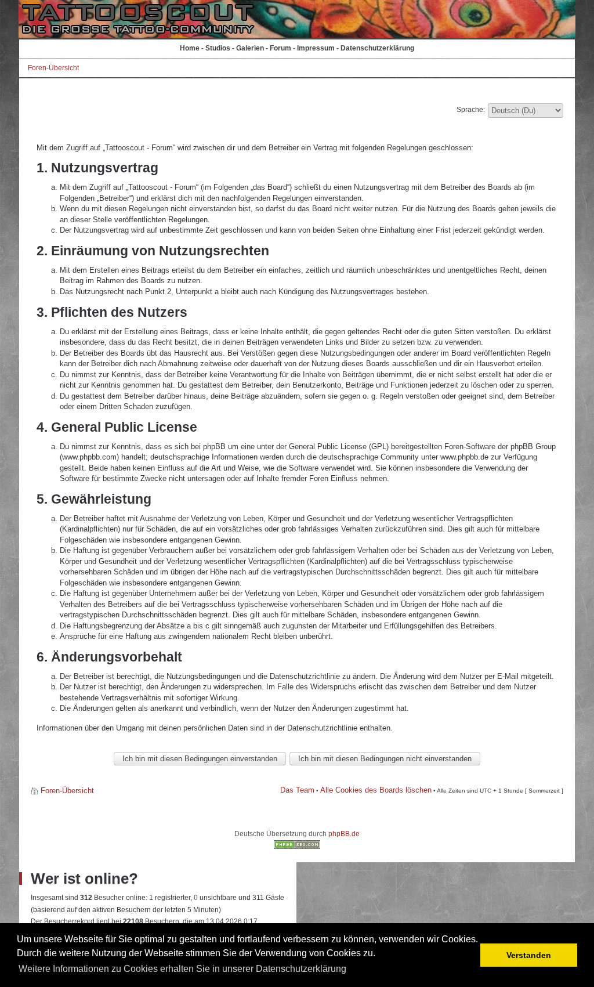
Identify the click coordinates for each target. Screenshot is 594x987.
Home (190, 48)
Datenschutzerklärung (377, 48)
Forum (280, 48)
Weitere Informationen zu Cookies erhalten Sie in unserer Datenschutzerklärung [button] (182, 969)
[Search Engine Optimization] (297, 847)
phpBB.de (344, 834)
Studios (217, 48)
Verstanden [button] (528, 955)
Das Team (297, 790)
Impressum (316, 48)
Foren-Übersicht (53, 68)
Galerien (250, 48)
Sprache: (471, 110)
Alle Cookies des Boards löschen (376, 790)
